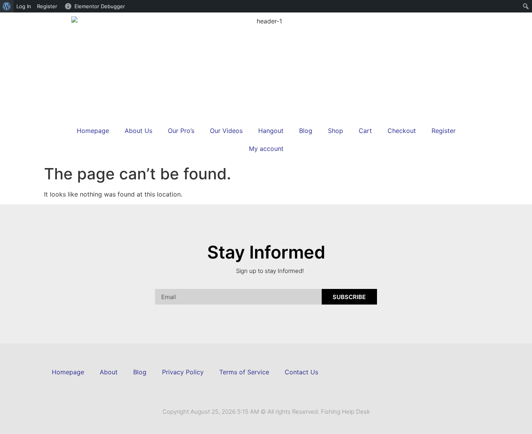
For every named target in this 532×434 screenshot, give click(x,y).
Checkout (402, 131)
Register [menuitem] (47, 6)
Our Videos (226, 131)
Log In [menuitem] (23, 6)
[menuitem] (7, 6)
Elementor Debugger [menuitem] (99, 6)
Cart (365, 131)
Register (444, 131)
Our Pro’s (181, 131)
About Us (138, 131)
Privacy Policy (183, 372)
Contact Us (301, 372)
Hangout (271, 131)
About (109, 372)
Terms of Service (244, 372)
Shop (335, 131)
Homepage (93, 131)
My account (266, 148)
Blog (305, 131)
